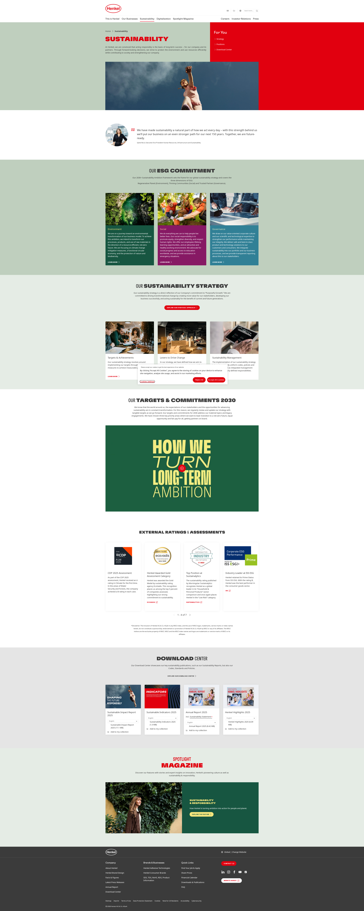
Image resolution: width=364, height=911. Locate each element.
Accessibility (185, 901)
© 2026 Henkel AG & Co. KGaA (116, 906)
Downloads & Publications (192, 882)
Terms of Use (126, 901)
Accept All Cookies (216, 380)
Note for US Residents (170, 901)
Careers (225, 19)
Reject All (199, 380)
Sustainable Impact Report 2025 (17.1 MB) (122, 726)
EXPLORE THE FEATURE (200, 814)
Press (256, 19)
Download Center (113, 892)
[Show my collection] (234, 10)
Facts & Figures (112, 877)
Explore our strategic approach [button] (181, 308)
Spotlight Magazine (183, 19)
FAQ (183, 887)
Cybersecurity (196, 901)
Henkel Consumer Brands (154, 873)
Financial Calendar (189, 877)
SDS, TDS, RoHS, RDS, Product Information (156, 879)
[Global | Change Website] (240, 10)
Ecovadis (151, 602)
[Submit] (256, 10)
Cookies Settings (147, 382)
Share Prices (186, 873)
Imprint (116, 901)
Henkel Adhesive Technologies (156, 868)
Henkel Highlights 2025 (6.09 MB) (240, 723)
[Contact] (227, 10)
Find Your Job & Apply (190, 868)
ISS (227, 590)
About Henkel (111, 868)
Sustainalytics (192, 602)
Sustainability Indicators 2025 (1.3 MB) (162, 723)
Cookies (157, 901)
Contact (228, 863)
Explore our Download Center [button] (181, 676)
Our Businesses (130, 19)
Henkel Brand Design (115, 873)
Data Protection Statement (142, 901)
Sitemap (108, 901)
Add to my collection (120, 732)
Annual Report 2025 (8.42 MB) (202, 726)
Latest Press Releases (115, 882)
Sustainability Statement (200, 716)
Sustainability (147, 19)
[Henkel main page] (113, 8)
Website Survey (230, 880)
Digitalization (164, 19)
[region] (183, 374)
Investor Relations (241, 19)
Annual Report (112, 887)
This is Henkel (112, 19)
